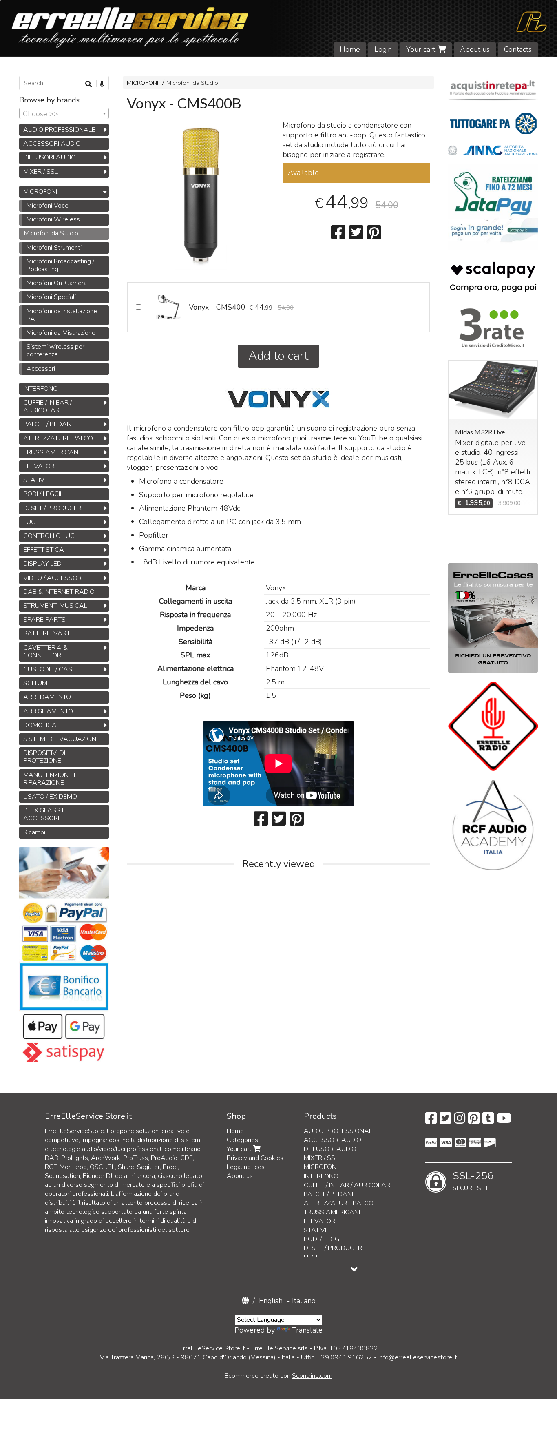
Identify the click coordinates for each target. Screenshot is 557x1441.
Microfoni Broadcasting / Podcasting (60, 265)
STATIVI (34, 480)
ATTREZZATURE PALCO (58, 438)
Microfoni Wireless (53, 219)
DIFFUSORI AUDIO (49, 157)
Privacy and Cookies (255, 1157)
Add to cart (278, 356)
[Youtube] (504, 1120)
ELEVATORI (39, 466)
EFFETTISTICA (43, 549)
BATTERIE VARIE (47, 633)
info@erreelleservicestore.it (417, 1357)
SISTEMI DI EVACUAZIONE (61, 739)
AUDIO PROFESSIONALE (59, 129)
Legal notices (246, 1166)
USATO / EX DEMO (50, 796)
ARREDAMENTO (47, 697)
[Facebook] (431, 1120)
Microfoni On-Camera (57, 283)
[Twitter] (445, 1120)
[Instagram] (459, 1120)
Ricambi (34, 832)
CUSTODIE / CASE (49, 669)
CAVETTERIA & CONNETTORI (45, 651)
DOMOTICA (40, 725)
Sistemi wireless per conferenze (55, 350)
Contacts (518, 49)
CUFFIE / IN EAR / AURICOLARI (47, 406)
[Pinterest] (474, 1120)
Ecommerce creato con (278, 1375)
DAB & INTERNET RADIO (59, 591)
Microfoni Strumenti (54, 247)
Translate (307, 1330)
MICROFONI (142, 83)
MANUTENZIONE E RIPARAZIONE (50, 778)
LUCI (30, 522)
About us (475, 49)
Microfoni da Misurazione (61, 332)
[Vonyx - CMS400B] (201, 196)
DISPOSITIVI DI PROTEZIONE (44, 756)
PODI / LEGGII (42, 493)
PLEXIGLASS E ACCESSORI (44, 814)
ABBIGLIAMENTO (48, 711)
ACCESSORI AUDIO (52, 143)
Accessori (41, 368)
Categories (242, 1140)
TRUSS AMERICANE (52, 452)
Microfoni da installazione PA (62, 315)
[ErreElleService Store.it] (278, 28)
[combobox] (64, 113)
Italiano (304, 1301)
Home (350, 49)
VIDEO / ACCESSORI (53, 577)
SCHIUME (37, 683)
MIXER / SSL (40, 171)
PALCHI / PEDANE (49, 424)
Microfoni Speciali (51, 296)
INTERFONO (40, 388)
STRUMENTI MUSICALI (55, 605)
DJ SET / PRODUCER (52, 508)
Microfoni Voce (48, 205)
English (271, 1301)
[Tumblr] (488, 1120)
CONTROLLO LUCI (49, 535)
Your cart (422, 49)
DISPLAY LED (42, 563)
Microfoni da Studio (192, 83)
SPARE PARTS (44, 619)
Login (383, 49)
